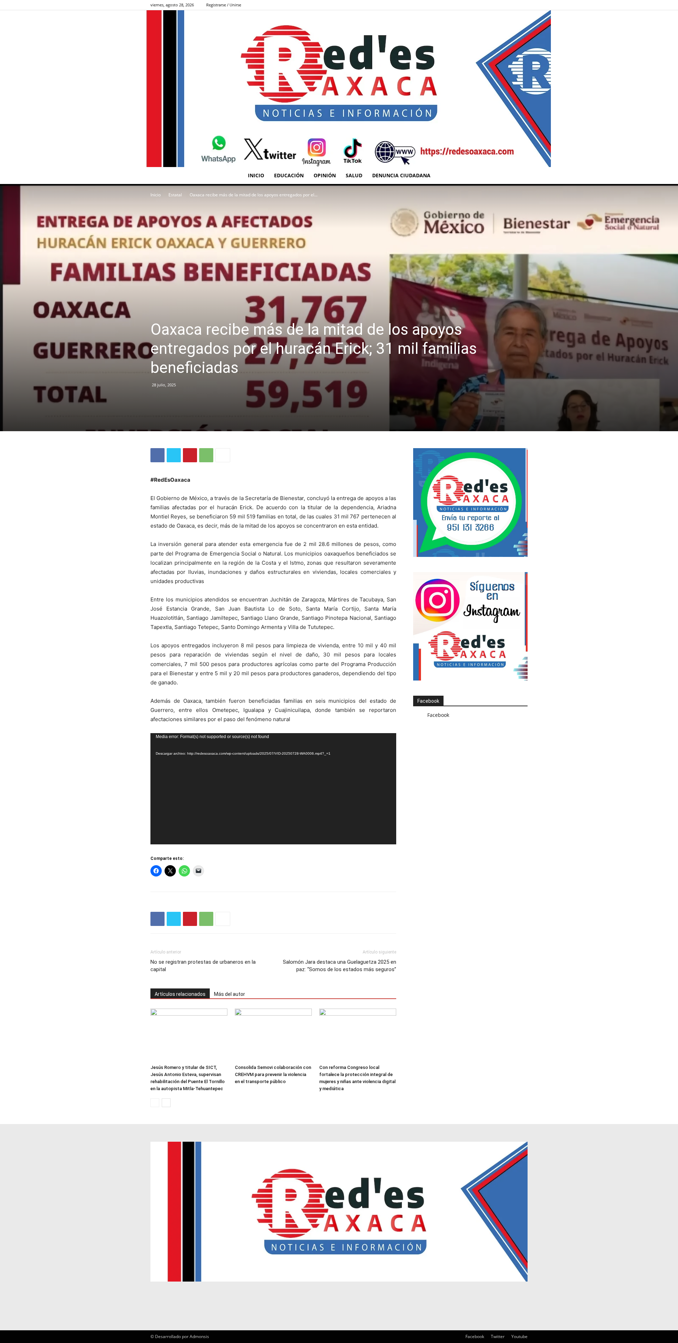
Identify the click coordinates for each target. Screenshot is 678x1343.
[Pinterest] (190, 455)
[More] (222, 455)
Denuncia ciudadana (401, 175)
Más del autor (229, 994)
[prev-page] (154, 1102)
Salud (354, 175)
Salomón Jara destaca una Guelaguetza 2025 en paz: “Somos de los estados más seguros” (339, 966)
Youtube (519, 1336)
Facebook (428, 701)
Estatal (175, 195)
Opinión (325, 175)
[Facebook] (522, 5)
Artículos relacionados (180, 994)
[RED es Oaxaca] (339, 88)
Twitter (498, 1336)
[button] (519, 176)
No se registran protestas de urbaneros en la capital (203, 966)
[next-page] (166, 1102)
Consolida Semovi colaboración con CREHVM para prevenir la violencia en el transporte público (273, 1074)
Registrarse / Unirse (223, 4)
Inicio (256, 175)
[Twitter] (174, 455)
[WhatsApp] (206, 455)
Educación (289, 175)
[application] (273, 788)
